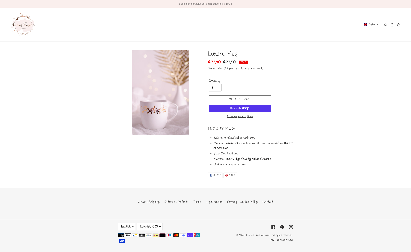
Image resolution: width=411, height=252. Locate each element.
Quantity (214, 81)
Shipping (229, 68)
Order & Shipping (149, 202)
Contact (267, 202)
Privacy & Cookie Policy (242, 202)
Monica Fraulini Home (258, 235)
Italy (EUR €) (149, 226)
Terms (197, 202)
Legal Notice (214, 202)
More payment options (240, 116)
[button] (371, 24)
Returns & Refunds (176, 202)
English (126, 226)
